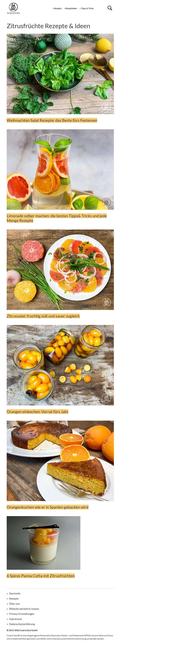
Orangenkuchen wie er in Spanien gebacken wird (47, 507)
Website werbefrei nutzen (24, 608)
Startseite (14, 593)
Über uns (14, 603)
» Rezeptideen (70, 8)
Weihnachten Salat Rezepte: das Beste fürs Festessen (52, 120)
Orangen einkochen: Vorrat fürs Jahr (37, 411)
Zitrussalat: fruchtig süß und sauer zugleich (43, 316)
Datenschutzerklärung (22, 624)
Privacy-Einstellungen (21, 613)
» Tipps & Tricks (87, 8)
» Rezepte (57, 8)
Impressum (15, 618)
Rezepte (13, 598)
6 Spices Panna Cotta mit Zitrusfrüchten (41, 575)
